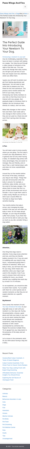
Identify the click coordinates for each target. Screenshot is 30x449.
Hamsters (5, 410)
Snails (4, 433)
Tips (3, 436)
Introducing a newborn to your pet (13, 57)
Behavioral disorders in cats (11, 399)
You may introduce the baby (11, 307)
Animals (5, 393)
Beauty (4, 396)
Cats (4, 402)
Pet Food (5, 422)
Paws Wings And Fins (13, 3)
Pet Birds (5, 419)
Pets (25, 13)
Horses (4, 413)
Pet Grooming (7, 424)
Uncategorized (7, 438)
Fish (3, 407)
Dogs (18, 13)
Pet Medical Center (8, 427)
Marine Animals (7, 416)
